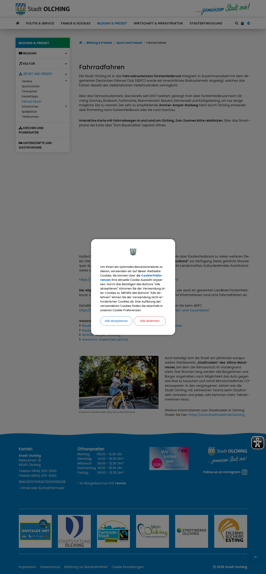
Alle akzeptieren (116, 321)
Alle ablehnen (150, 321)
